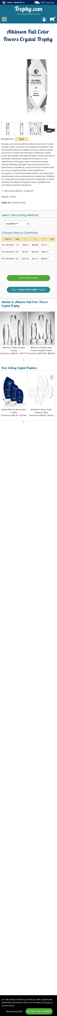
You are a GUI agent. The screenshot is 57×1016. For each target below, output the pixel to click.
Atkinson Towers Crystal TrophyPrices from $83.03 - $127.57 (14, 350)
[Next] (51, 333)
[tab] (7, 139)
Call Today (28, 289)
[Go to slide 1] (23, 360)
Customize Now (28, 278)
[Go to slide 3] (36, 360)
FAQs (21, 139)
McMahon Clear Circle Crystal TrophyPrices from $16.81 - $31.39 (41, 412)
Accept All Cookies (39, 1011)
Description (7, 139)
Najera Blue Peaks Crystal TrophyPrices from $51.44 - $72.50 (13, 412)
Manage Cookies (14, 1011)
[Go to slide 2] (30, 360)
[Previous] (3, 333)
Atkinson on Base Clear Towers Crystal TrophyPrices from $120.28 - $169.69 (41, 350)
